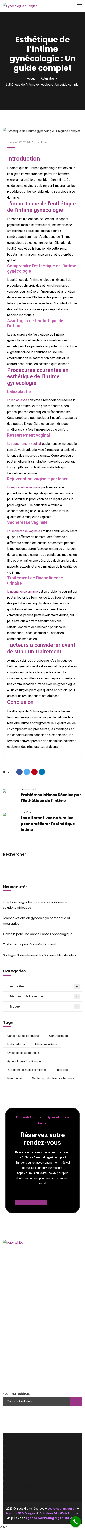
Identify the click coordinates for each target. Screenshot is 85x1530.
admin (42, 142)
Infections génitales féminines (27, 1070)
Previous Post (28, 789)
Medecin (44, 1006)
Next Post (26, 812)
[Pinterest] (34, 772)
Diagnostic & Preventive (44, 996)
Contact (13, 1321)
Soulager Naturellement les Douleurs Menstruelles (39, 955)
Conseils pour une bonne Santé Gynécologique (37, 934)
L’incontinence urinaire (22, 591)
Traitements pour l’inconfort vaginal (29, 944)
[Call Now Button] (75, 1521)
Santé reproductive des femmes (53, 1078)
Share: (7, 772)
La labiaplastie (17, 400)
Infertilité (62, 1070)
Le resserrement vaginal (24, 444)
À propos (14, 1309)
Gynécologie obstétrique (23, 1053)
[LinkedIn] (42, 772)
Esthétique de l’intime (22, 1357)
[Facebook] (19, 772)
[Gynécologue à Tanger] (20, 6)
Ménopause (15, 1078)
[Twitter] (27, 772)
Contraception (58, 1036)
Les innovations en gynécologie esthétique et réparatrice (36, 921)
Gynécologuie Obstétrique (24, 1061)
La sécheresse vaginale (23, 531)
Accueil (32, 78)
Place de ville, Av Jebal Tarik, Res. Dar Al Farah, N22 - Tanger (42, 1282)
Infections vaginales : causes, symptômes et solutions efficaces (36, 905)
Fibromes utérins (46, 1044)
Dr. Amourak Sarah (62, 1508)
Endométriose (16, 1044)
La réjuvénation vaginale (23, 487)
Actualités (48, 78)
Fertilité (13, 1351)
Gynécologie (16, 1339)
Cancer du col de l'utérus (23, 1036)
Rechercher (14, 854)
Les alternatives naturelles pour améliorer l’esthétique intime (48, 823)
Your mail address (16, 1394)
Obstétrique (16, 1345)
